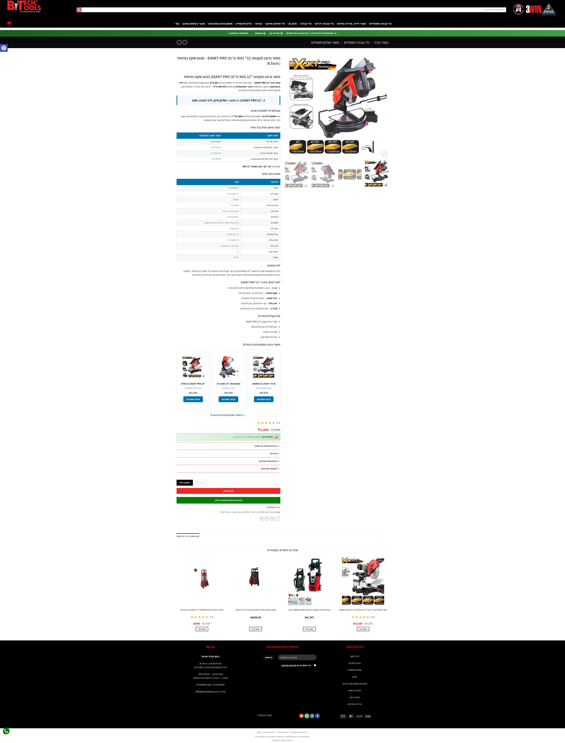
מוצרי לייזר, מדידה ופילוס (351, 23)
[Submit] (79, 9)
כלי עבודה (306, 23)
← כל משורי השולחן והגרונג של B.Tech (228, 415)
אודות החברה (355, 663)
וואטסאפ (259, 33)
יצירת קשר (354, 656)
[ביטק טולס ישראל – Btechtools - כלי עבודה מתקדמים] (24, 6)
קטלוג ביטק (355, 697)
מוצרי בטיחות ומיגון (194, 23)
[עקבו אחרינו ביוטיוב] (301, 715)
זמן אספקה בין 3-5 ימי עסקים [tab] (188, 536)
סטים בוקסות (238, 31)
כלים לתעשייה (244, 23)
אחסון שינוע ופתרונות (220, 23)
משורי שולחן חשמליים (325, 42)
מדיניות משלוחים (269, 732)
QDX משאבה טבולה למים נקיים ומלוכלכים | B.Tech (256, 609)
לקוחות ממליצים (269, 468)
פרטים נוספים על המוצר (265, 446)
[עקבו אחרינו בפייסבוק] (317, 715)
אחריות (273, 453)
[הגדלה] (384, 154)
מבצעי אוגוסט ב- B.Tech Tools (231, 512)
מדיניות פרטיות (282, 732)
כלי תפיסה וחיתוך (275, 23)
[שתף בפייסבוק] (277, 518)
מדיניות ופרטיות (354, 704)
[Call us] (306, 715)
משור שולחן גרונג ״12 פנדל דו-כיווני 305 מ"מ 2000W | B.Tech (363, 609)
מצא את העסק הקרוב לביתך (354, 683)
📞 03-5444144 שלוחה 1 (240, 33)
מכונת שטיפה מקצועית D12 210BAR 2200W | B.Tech (309, 609)
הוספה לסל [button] (363, 629)
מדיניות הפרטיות (288, 665)
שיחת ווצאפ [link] (6, 731)
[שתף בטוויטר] (272, 518)
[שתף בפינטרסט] (261, 518)
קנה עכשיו (228, 490)
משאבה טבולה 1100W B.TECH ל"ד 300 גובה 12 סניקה (202, 609)
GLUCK (293, 23)
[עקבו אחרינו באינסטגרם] (312, 715)
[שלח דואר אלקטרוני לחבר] (267, 518)
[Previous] (382, 106)
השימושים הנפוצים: (267, 461)
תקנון (354, 676)
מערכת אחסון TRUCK (157, 34)
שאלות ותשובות (355, 669)
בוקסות (89, 34)
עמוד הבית (381, 42)
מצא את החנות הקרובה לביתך (228, 500)
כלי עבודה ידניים (324, 23)
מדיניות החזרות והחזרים (299, 732)
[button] (4, 48)
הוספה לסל (185, 482)
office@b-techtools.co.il (207, 691)
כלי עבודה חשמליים (381, 23)
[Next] (288, 106)
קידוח (258, 23)
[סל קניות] (9, 23)
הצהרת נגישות (354, 690)
